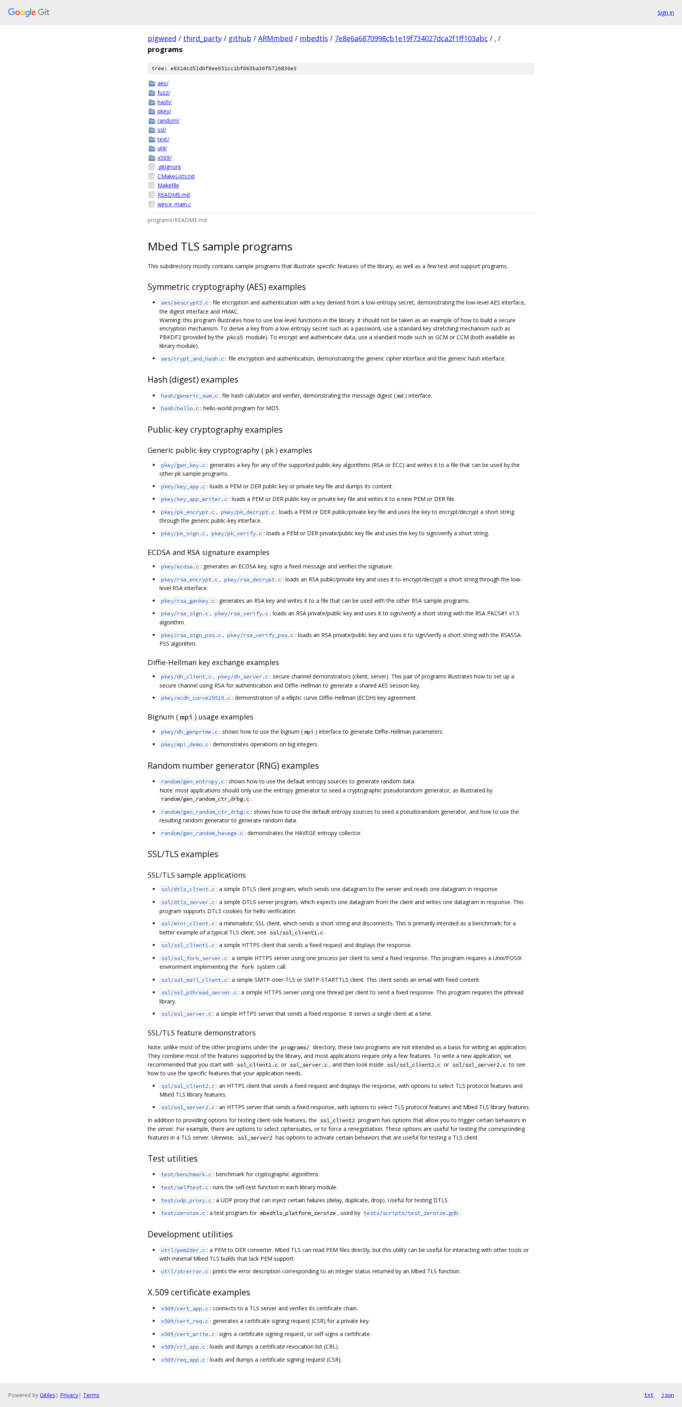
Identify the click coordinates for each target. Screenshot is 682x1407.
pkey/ (164, 111)
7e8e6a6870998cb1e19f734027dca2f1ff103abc (411, 38)
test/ (163, 139)
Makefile (168, 185)
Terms (91, 1395)
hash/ (164, 102)
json (667, 1394)
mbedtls (314, 38)
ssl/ (161, 129)
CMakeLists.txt (176, 176)
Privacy (69, 1395)
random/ (168, 120)
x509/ (164, 157)
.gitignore (169, 166)
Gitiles (47, 1395)
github (240, 38)
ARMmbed (275, 38)
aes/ (163, 83)
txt (649, 1394)
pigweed (162, 38)
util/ (162, 148)
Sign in (666, 12)
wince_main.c (174, 204)
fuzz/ (163, 92)
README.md (173, 194)
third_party (202, 38)
